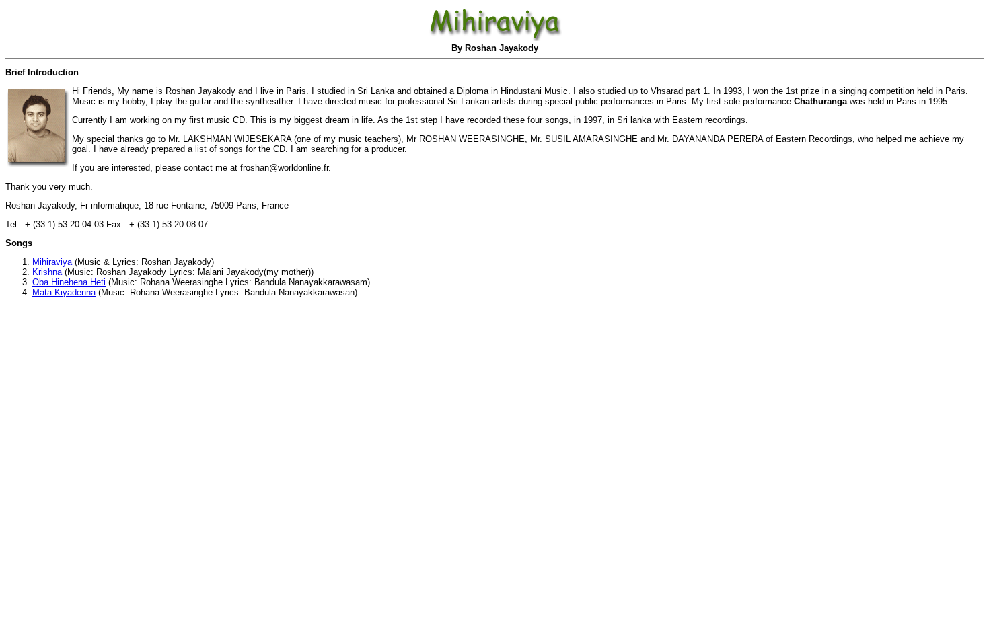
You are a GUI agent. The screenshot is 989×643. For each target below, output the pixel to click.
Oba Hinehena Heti (69, 282)
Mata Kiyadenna (64, 292)
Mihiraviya (52, 262)
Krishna (47, 272)
